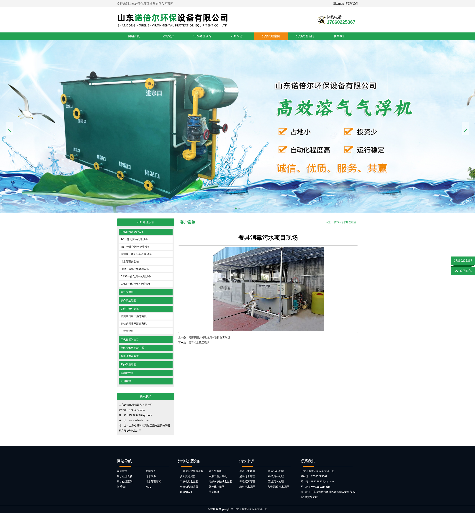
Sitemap (338, 3)
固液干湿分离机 (130, 308)
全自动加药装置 (130, 356)
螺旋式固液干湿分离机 (134, 316)
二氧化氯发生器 (130, 339)
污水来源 (237, 36)
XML (148, 486)
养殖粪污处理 (247, 481)
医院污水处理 (276, 471)
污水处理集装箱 (130, 261)
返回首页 (122, 471)
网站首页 (134, 36)
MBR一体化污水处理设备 (135, 246)
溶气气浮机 (127, 292)
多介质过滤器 (128, 300)
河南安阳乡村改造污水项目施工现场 (209, 337)
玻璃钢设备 (127, 372)
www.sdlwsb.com (139, 420)
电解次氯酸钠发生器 (132, 347)
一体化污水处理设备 (132, 231)
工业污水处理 (276, 481)
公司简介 (168, 36)
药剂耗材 (126, 381)
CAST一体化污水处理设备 (136, 283)
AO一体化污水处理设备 (134, 239)
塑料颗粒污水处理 (278, 486)
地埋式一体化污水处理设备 (136, 254)
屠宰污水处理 (247, 476)
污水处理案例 (271, 36)
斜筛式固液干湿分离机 (134, 323)
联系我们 (352, 3)
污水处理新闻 (305, 36)
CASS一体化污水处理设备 (136, 276)
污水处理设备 (202, 36)
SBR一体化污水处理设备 (135, 268)
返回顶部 (466, 270)
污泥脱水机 (127, 331)
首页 (336, 222)
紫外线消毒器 (128, 364)
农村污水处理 (247, 486)
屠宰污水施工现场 (199, 342)
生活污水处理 (247, 471)
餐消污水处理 (276, 476)
